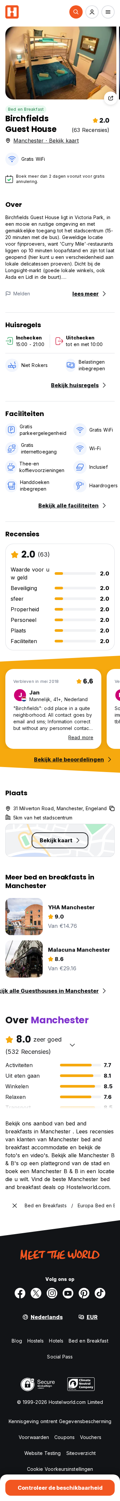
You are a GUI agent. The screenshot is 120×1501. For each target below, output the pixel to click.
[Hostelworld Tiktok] (100, 1293)
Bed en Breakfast (26, 109)
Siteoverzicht (81, 1453)
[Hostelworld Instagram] (52, 1293)
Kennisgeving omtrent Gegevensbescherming (60, 1421)
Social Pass (60, 1356)
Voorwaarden (34, 1437)
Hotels (56, 1341)
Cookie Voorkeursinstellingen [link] (60, 1469)
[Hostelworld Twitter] (36, 1293)
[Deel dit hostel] (110, 98)
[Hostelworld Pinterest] (84, 1293)
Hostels (35, 1341)
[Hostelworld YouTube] (68, 1293)
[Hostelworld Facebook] (20, 1293)
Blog (17, 1341)
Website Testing (42, 1453)
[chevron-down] (72, 1045)
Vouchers (90, 1437)
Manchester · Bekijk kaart (46, 140)
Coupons (64, 1437)
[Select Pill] (76, 12)
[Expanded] (15, 1206)
